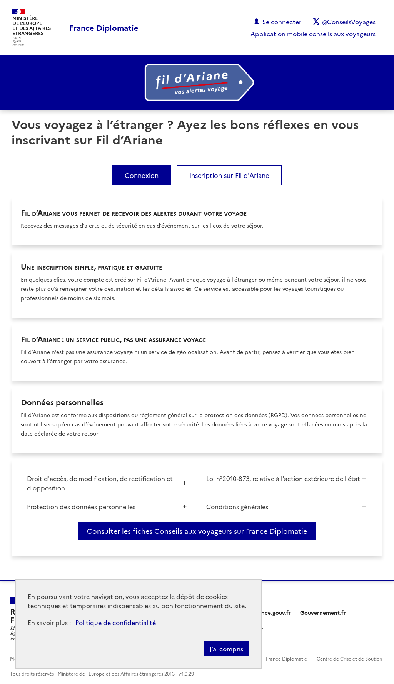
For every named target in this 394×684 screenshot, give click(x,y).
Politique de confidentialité (115, 622)
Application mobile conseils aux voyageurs (313, 33)
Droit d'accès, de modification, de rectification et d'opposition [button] (100, 483)
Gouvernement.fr (323, 612)
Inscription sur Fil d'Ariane (229, 175)
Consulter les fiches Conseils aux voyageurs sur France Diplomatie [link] (197, 531)
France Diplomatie (286, 658)
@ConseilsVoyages (349, 21)
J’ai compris (226, 648)
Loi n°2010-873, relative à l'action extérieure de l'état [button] (283, 478)
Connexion (142, 175)
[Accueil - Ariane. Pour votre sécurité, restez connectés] (197, 82)
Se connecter (281, 21)
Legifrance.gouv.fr (267, 612)
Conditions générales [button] (237, 506)
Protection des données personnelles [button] (81, 506)
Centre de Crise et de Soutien (349, 658)
